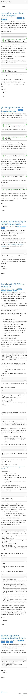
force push (19, 18)
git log (10, 111)
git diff (7, 111)
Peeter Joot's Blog (6, 2)
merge (14, 111)
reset (5, 19)
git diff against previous (12, 107)
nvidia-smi (15, 290)
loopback (3, 642)
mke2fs (7, 642)
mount (11, 642)
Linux (13, 18)
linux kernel (4, 290)
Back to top (4, 692)
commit (3, 111)
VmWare (3, 227)
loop (22, 640)
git (23, 18)
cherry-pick (21, 110)
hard (2, 19)
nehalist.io (25, 694)
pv (20, 226)
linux (18, 226)
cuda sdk (19, 289)
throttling (24, 226)
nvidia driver (9, 290)
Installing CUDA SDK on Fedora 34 (12, 285)
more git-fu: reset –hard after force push (12, 14)
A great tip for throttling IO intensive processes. (13, 222)
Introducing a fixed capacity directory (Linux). (13, 636)
